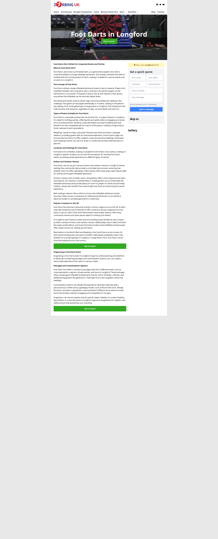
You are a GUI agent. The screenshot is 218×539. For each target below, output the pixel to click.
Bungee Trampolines (82, 12)
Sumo (96, 12)
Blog (153, 12)
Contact (160, 12)
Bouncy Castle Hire (109, 12)
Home (56, 12)
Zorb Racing (66, 12)
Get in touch (109, 41)
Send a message (146, 109)
